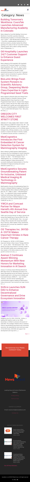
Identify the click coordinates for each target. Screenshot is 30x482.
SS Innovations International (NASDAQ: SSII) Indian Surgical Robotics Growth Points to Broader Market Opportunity (19, 444)
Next (27, 334)
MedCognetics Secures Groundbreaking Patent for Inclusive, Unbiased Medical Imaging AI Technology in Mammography (14, 175)
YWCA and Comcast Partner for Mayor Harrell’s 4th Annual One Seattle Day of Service (14, 207)
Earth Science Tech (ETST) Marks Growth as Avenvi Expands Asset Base (18, 431)
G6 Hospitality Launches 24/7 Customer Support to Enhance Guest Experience (14, 55)
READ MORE (16, 435)
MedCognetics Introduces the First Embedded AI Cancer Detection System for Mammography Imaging (14, 142)
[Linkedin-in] (15, 479)
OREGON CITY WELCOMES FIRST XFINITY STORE (11, 116)
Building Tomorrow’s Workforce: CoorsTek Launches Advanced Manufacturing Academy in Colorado (14, 25)
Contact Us (15, 413)
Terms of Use (15, 398)
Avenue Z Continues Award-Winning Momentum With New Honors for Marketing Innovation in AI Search (13, 261)
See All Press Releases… (11, 465)
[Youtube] (17, 479)
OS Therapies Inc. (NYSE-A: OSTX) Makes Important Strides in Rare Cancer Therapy (15, 233)
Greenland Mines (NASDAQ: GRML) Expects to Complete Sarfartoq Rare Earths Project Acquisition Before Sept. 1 (19, 457)
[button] (28, 9)
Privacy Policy (15, 395)
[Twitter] (14, 479)
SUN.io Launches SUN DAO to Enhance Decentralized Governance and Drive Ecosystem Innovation (13, 293)
